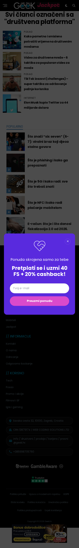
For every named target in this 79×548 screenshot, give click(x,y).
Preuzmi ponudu (39, 301)
